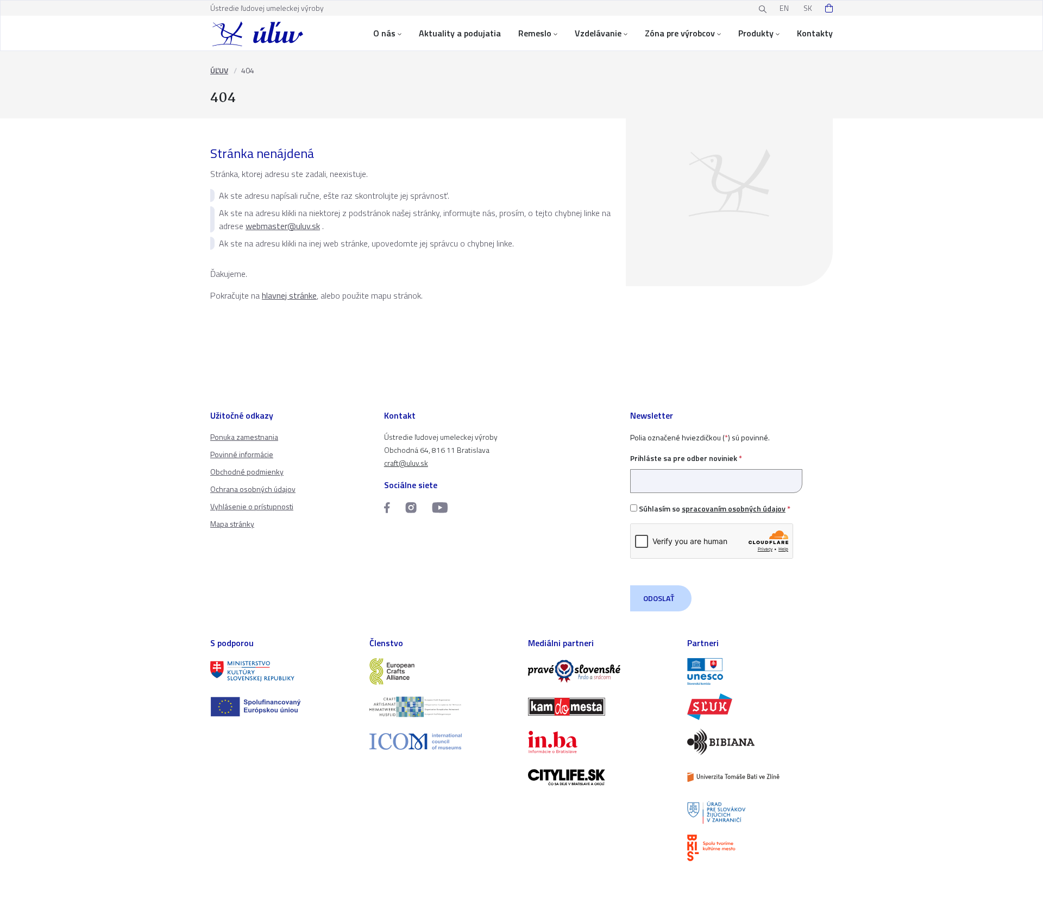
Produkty (756, 33)
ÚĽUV (219, 70)
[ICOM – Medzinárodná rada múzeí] (442, 741)
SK (807, 8)
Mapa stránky (232, 523)
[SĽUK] (760, 706)
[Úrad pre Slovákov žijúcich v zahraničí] (760, 812)
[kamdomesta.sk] (601, 706)
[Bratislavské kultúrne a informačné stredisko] (760, 848)
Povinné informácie (241, 454)
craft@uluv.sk (406, 463)
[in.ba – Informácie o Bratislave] (601, 742)
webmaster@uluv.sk (283, 225)
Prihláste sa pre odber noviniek (686, 458)
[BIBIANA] (760, 742)
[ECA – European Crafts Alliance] (442, 671)
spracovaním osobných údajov (734, 508)
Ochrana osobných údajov (253, 489)
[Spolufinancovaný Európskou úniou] (283, 706)
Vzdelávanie (598, 33)
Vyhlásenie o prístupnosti (251, 506)
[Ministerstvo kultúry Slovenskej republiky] (283, 671)
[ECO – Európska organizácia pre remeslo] (442, 706)
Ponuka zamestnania (244, 437)
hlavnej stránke (289, 295)
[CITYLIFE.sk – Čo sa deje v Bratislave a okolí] (601, 777)
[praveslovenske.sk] (601, 671)
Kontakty (815, 33)
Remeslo (534, 33)
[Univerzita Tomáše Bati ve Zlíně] (760, 777)
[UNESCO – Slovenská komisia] (760, 671)
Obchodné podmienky (247, 471)
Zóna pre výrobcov (680, 33)
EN (784, 8)
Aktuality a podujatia (460, 33)
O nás (384, 33)
